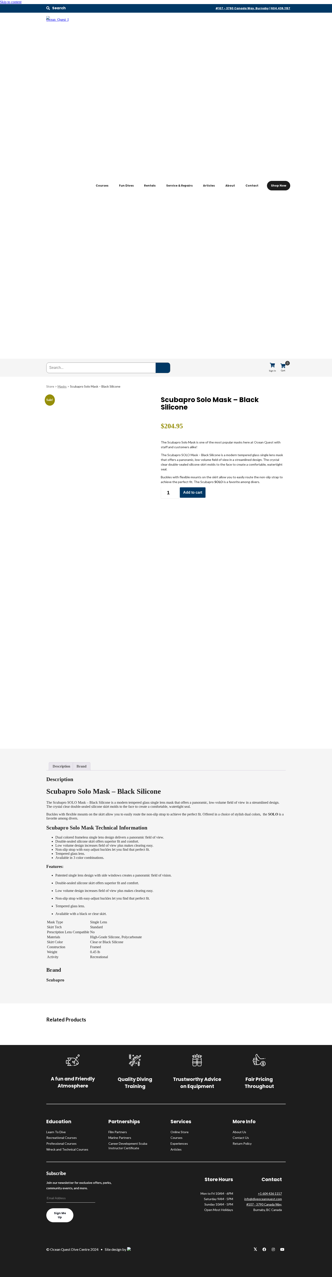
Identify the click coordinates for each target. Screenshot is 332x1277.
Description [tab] (61, 766)
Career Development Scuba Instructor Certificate (127, 1146)
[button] (56, 8)
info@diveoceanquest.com (263, 1199)
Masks (62, 386)
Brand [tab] (82, 766)
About (230, 185)
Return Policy (242, 1143)
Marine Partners (119, 1138)
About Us (239, 1132)
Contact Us (241, 1138)
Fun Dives (126, 185)
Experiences (179, 1143)
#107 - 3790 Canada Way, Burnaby (242, 8)
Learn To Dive (56, 1132)
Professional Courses (61, 1143)
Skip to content (10, 2)
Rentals (150, 185)
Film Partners (117, 1132)
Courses (102, 185)
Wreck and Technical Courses (67, 1149)
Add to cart (192, 492)
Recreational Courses (61, 1138)
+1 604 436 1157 (270, 1193)
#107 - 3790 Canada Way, (264, 1204)
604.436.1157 (280, 8)
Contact (251, 185)
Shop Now (278, 185)
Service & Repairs (179, 185)
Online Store (180, 1132)
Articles (209, 185)
